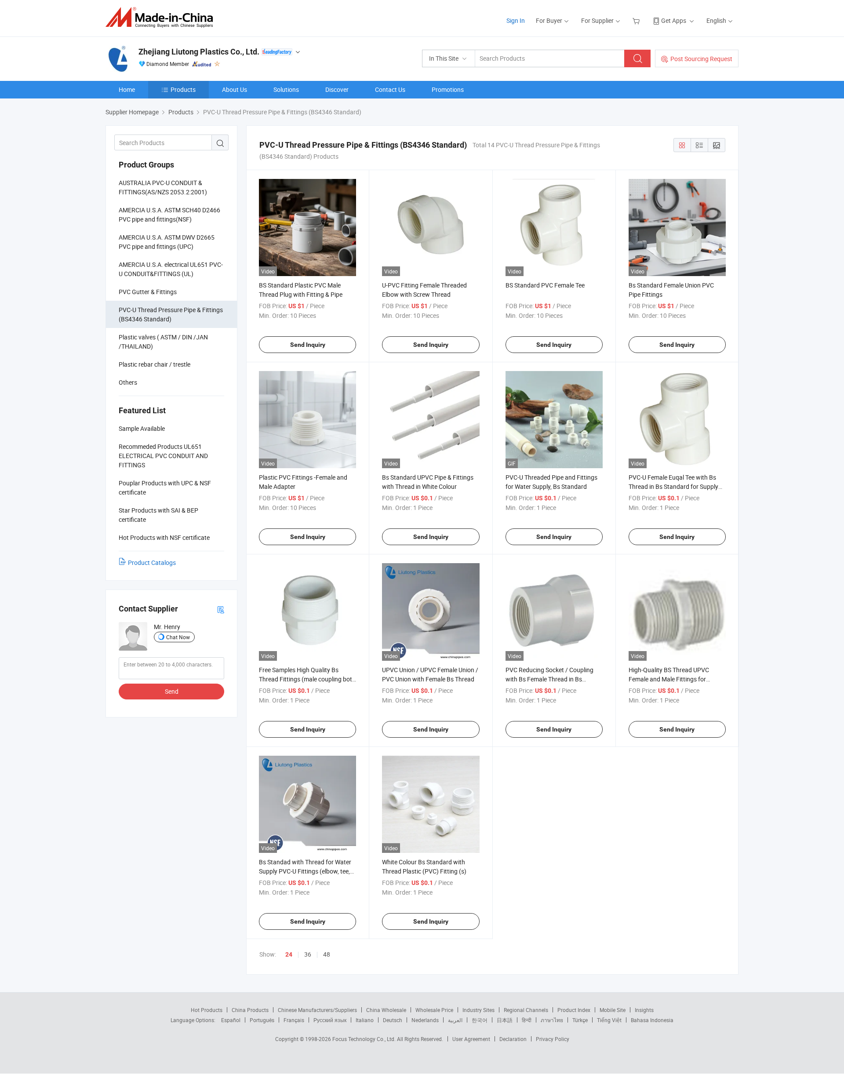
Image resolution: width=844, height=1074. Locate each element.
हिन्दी (526, 1019)
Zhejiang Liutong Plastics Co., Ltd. (198, 51)
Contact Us (390, 89)
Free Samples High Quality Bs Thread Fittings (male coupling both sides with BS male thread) (307, 679)
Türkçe (580, 1019)
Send (171, 691)
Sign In (515, 20)
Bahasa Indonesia (652, 1019)
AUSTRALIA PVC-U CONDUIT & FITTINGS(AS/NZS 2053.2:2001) (163, 187)
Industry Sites (478, 1009)
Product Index (573, 1009)
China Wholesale (386, 1009)
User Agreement (471, 1038)
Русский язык (329, 1019)
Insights (644, 1009)
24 (288, 954)
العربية (455, 1019)
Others (128, 382)
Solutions (286, 89)
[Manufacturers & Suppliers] (162, 17)
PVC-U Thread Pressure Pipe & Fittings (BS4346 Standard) (171, 314)
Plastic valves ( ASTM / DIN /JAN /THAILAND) (163, 341)
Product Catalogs (152, 562)
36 (307, 954)
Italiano (365, 1019)
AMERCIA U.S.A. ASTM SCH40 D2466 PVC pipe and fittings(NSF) (169, 214)
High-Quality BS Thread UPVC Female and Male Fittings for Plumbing (669, 679)
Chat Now (178, 637)
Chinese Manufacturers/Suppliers (317, 1009)
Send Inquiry (307, 344)
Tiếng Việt (609, 1019)
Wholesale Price (434, 1009)
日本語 (505, 1019)
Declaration (513, 1038)
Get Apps (674, 20)
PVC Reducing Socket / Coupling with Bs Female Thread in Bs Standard (549, 679)
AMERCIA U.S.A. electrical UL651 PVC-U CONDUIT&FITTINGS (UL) (171, 269)
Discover (337, 89)
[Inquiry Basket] (637, 20)
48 (326, 954)
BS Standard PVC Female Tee (545, 285)
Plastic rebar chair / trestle (154, 364)
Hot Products (206, 1009)
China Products (250, 1009)
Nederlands (425, 1019)
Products (183, 89)
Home (127, 89)
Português (262, 1019)
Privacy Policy (552, 1038)
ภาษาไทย (552, 1019)
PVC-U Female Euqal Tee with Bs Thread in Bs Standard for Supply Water (673, 486)
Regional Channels (526, 1009)
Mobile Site (613, 1009)
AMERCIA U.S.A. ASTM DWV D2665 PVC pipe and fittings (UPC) (167, 242)
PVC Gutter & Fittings (148, 292)
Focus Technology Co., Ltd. (364, 1038)
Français (294, 1019)
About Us (234, 89)
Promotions (448, 89)
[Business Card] (220, 609)
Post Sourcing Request (701, 59)
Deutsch (392, 1019)
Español (230, 1019)
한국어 (479, 1019)
